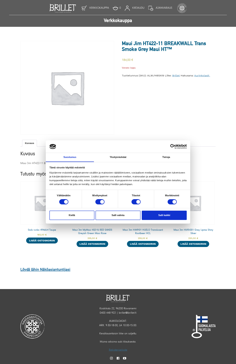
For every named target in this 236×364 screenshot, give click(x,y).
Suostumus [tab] (69, 157)
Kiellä (72, 215)
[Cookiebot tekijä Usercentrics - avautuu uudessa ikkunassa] (173, 146)
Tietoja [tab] (166, 157)
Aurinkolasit (202, 75)
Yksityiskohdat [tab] (118, 157)
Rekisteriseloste (118, 350)
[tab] (29, 143)
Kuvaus (29, 143)
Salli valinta (118, 215)
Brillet (176, 75)
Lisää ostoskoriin (42, 240)
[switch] (100, 201)
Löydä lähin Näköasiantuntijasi (45, 270)
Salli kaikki (164, 215)
